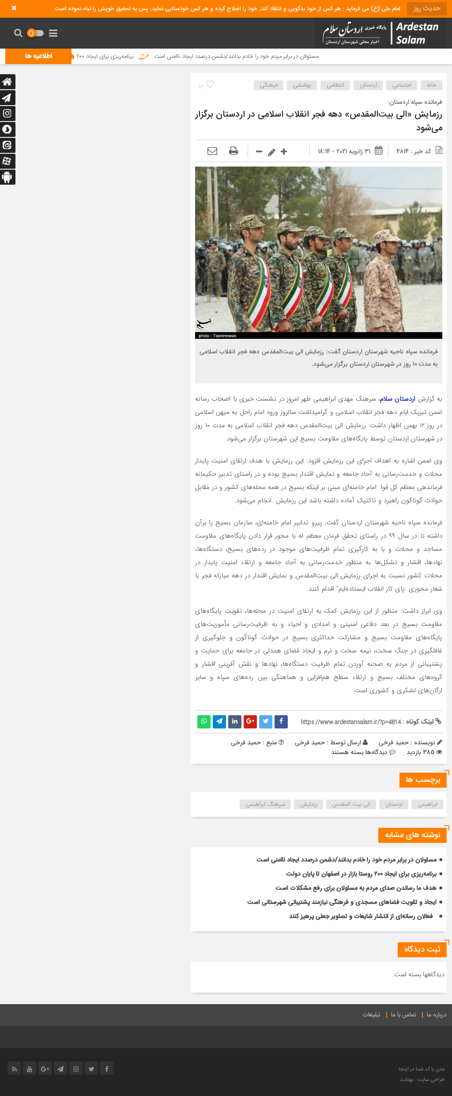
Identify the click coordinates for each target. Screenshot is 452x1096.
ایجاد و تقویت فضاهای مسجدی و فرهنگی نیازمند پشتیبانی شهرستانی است (342, 902)
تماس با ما (403, 1015)
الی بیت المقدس (351, 804)
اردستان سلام (397, 399)
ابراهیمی (427, 804)
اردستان (368, 85)
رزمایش (308, 804)
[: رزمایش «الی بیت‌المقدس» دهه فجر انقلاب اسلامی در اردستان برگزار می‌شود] (212, 151)
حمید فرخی (310, 742)
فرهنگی (269, 85)
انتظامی (335, 85)
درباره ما (437, 1015)
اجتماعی (401, 85)
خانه (432, 85)
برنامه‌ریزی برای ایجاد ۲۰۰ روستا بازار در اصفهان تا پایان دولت (94, 56)
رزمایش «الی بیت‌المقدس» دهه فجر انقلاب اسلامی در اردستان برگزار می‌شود (318, 121)
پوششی (302, 85)
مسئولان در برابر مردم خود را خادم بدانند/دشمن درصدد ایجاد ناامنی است (265, 56)
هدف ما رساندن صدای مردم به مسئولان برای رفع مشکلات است (356, 888)
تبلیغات (371, 1015)
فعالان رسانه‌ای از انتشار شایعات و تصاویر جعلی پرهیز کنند (361, 916)
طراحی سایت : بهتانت (421, 1079)
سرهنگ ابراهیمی (265, 804)
